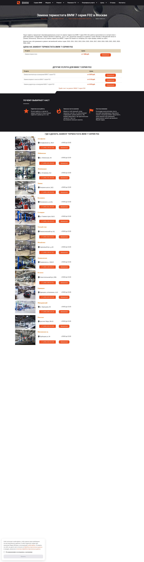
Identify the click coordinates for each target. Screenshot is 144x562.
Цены (102, 3)
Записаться (105, 55)
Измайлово (41, 242)
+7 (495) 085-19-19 (47, 311)
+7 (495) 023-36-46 (47, 297)
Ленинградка (42, 169)
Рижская (41, 317)
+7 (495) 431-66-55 (47, 177)
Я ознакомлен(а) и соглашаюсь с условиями (19, 552)
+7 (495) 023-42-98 (47, 326)
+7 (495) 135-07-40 (47, 147)
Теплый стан (42, 227)
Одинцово (41, 288)
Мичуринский (42, 303)
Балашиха (41, 198)
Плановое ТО (71, 3)
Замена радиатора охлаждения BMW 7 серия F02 (39, 84)
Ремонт (59, 3)
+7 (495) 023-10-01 (47, 237)
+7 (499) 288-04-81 (47, 282)
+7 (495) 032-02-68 (47, 342)
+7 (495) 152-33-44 (47, 221)
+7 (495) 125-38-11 (47, 267)
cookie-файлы (31, 545)
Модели (48, 3)
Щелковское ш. (43, 332)
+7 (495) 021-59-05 (47, 163)
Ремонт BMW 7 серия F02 (57, 18)
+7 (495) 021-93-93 (47, 207)
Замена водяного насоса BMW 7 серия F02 (37, 79)
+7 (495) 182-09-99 (47, 192)
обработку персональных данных (33, 547)
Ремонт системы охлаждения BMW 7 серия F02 (79, 18)
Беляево (40, 272)
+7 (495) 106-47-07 (47, 252)
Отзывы (112, 3)
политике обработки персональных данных (28, 549)
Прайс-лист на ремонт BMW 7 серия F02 (72, 88)
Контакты (122, 3)
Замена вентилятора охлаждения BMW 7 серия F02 (39, 74)
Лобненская (42, 153)
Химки (40, 183)
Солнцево (41, 212)
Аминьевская (42, 258)
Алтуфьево (41, 139)
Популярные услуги (88, 3)
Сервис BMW (38, 3)
